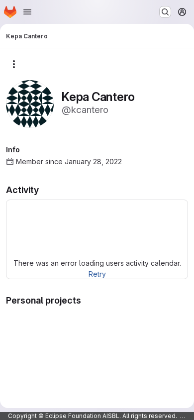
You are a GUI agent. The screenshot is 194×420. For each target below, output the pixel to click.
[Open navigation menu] (27, 12)
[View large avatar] (30, 103)
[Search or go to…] (165, 12)
